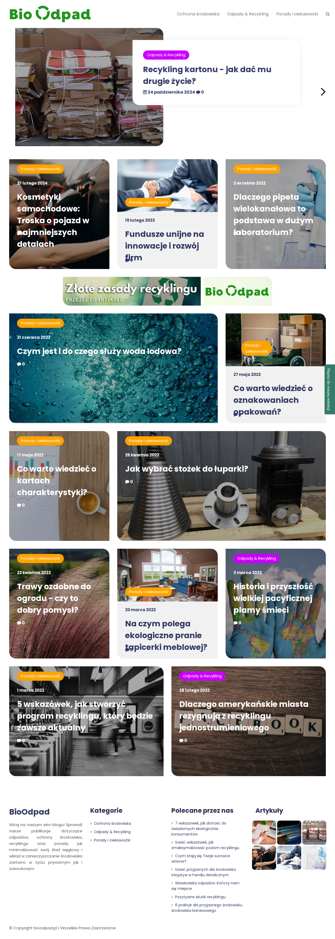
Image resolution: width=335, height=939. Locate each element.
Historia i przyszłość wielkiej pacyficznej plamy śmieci (273, 598)
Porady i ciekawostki (297, 14)
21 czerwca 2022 (33, 337)
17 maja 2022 (30, 455)
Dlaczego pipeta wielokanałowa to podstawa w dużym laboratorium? (273, 214)
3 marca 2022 (247, 572)
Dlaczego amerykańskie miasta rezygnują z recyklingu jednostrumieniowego (244, 715)
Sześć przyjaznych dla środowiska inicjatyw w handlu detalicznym (203, 872)
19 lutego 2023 (140, 220)
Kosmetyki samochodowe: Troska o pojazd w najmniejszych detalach (53, 220)
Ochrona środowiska (198, 14)
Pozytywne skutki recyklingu (200, 897)
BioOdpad (29, 811)
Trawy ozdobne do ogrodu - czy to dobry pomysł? (54, 598)
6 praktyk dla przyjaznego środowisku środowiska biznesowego (206, 907)
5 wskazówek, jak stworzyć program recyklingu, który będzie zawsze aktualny (85, 715)
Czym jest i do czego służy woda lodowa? (99, 351)
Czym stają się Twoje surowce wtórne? (200, 858)
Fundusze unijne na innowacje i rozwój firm (164, 245)
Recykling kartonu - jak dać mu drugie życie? (192, 75)
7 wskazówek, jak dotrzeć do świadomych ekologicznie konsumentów (198, 829)
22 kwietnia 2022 (34, 572)
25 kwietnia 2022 (142, 455)
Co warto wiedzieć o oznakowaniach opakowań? (273, 400)
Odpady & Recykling (248, 14)
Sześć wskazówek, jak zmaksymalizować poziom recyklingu (205, 845)
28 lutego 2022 (194, 690)
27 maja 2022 (247, 374)
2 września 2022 (249, 183)
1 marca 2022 (30, 690)
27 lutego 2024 (32, 183)
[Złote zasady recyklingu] (167, 292)
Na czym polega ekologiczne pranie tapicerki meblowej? (166, 635)
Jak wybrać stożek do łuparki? (186, 468)
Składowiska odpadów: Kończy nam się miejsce (205, 885)
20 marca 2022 (140, 609)
